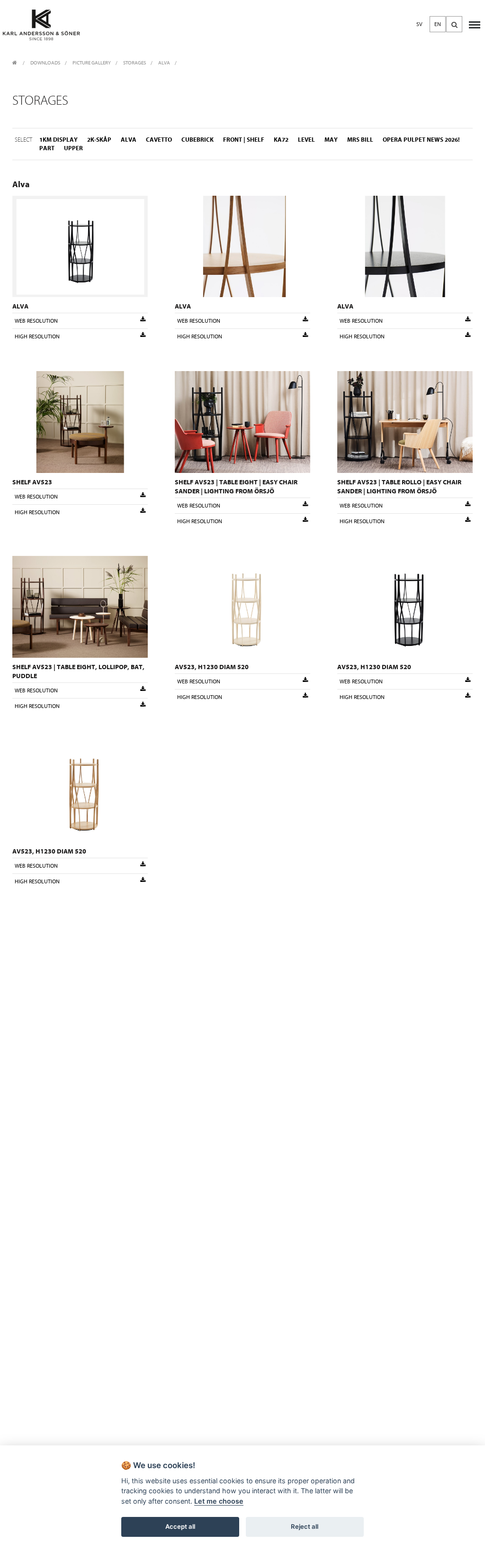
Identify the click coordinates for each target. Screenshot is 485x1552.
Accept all (180, 1526)
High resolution (37, 336)
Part (46, 148)
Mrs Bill (360, 139)
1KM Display (58, 139)
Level (306, 139)
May (331, 139)
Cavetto (159, 139)
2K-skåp (99, 139)
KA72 (281, 139)
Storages (134, 63)
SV (419, 24)
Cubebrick (197, 139)
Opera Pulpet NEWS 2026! (421, 139)
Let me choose (218, 1501)
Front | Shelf (243, 139)
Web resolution (36, 321)
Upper (73, 148)
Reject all (304, 1526)
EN (437, 24)
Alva (164, 63)
